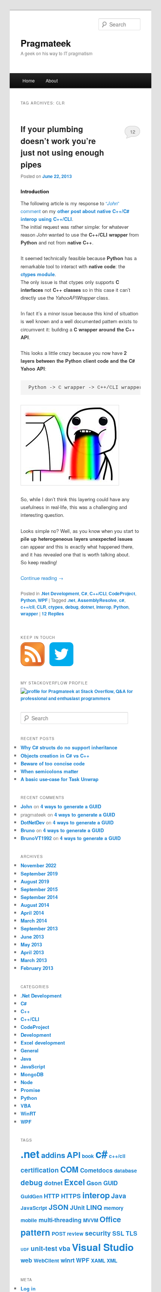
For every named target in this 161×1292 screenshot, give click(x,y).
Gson (94, 1183)
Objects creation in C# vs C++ (55, 755)
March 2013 (34, 960)
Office (110, 1219)
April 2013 (32, 952)
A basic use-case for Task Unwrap (59, 779)
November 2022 (38, 865)
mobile (29, 1220)
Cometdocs (96, 1170)
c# (121, 600)
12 (132, 131)
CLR (41, 606)
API (73, 1155)
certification (40, 1169)
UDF (25, 1249)
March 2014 (34, 920)
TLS (131, 1233)
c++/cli (27, 606)
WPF (43, 600)
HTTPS (71, 1196)
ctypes (55, 606)
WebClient (46, 1260)
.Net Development (60, 593)
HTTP (52, 1196)
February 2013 (37, 967)
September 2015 (39, 889)
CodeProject (122, 593)
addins (53, 1154)
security (98, 1233)
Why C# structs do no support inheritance (69, 747)
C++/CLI (97, 593)
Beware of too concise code (53, 763)
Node (27, 1082)
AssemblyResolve (97, 600)
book (88, 1156)
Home (28, 80)
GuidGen (31, 1196)
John (26, 806)
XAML (98, 1260)
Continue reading (42, 577)
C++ (25, 1011)
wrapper (29, 613)
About (52, 80)
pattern (35, 1232)
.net (71, 600)
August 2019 (35, 881)
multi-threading (60, 1219)
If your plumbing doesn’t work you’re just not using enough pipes (62, 146)
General (30, 1050)
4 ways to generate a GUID (70, 806)
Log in (28, 1288)
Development (36, 1034)
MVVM (90, 1220)
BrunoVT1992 (36, 838)
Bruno (28, 830)
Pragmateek (46, 43)
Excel (74, 1182)
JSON (59, 1207)
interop (103, 606)
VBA (26, 1105)
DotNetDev (33, 822)
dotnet (87, 606)
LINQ (94, 1207)
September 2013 (39, 928)
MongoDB (32, 1074)
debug (71, 606)
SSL (118, 1233)
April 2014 (32, 912)
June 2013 (32, 936)
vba (64, 1248)
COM (69, 1169)
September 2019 (39, 873)
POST (59, 1233)
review (75, 1233)
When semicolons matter (49, 771)
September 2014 (39, 897)
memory (114, 1207)
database (125, 1170)
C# (84, 593)
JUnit (77, 1207)
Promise (30, 1089)
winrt (68, 1260)
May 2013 (31, 944)
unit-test (44, 1248)
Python (28, 600)
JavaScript (33, 1066)
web (26, 1260)
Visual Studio (103, 1247)
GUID (110, 1183)
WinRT (28, 1113)
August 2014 (35, 904)
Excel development (43, 1042)
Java (26, 1058)
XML (112, 1260)
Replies (53, 613)
